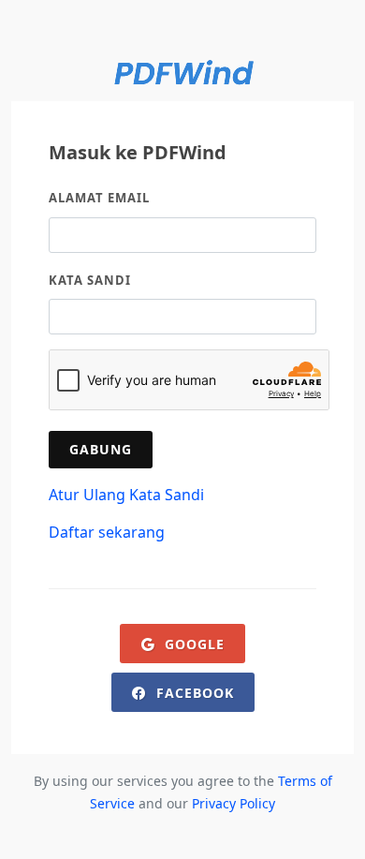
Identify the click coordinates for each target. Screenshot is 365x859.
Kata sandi (90, 280)
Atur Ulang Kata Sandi (126, 494)
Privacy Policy (233, 803)
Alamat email (99, 197)
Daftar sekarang (107, 532)
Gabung (100, 449)
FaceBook (193, 693)
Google (192, 644)
